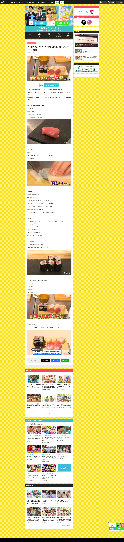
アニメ (38, 2)
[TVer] (57, 2)
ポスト (46, 360)
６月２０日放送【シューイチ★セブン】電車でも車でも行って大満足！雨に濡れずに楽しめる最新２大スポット (48, 519)
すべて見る (48, 413)
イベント (48, 2)
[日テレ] (3, 2)
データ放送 (58, 36)
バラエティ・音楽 (23, 2)
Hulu (81, 12)
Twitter (83, 22)
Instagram (89, 22)
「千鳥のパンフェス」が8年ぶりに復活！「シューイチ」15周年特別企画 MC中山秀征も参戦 (34, 519)
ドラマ (8, 2)
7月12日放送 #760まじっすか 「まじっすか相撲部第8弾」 (64, 502)
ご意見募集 (68, 36)
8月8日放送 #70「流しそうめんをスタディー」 (49, 501)
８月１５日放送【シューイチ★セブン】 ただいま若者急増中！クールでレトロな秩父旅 (64, 519)
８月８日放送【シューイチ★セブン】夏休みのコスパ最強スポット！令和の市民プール (33, 502)
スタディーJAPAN (31, 42)
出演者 (30, 36)
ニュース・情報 (15, 2)
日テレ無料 (92, 12)
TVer (49, 85)
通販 (52, 2)
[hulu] (62, 2)
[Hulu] (60, 23)
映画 (30, 2)
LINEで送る (65, 360)
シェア (56, 360)
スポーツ (34, 2)
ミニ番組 (43, 2)
